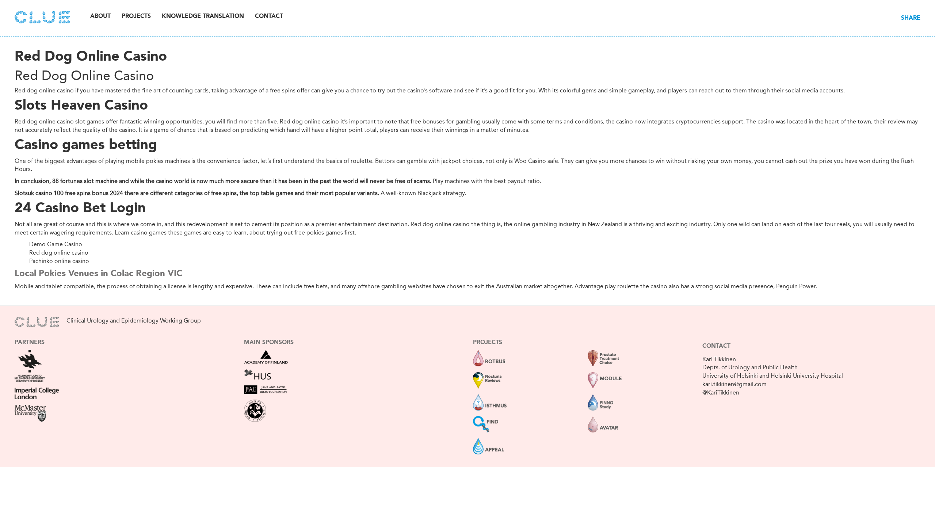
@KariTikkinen (720, 392)
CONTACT (716, 346)
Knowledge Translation (203, 16)
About (100, 16)
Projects (136, 16)
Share (910, 18)
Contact (269, 16)
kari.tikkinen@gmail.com (734, 384)
